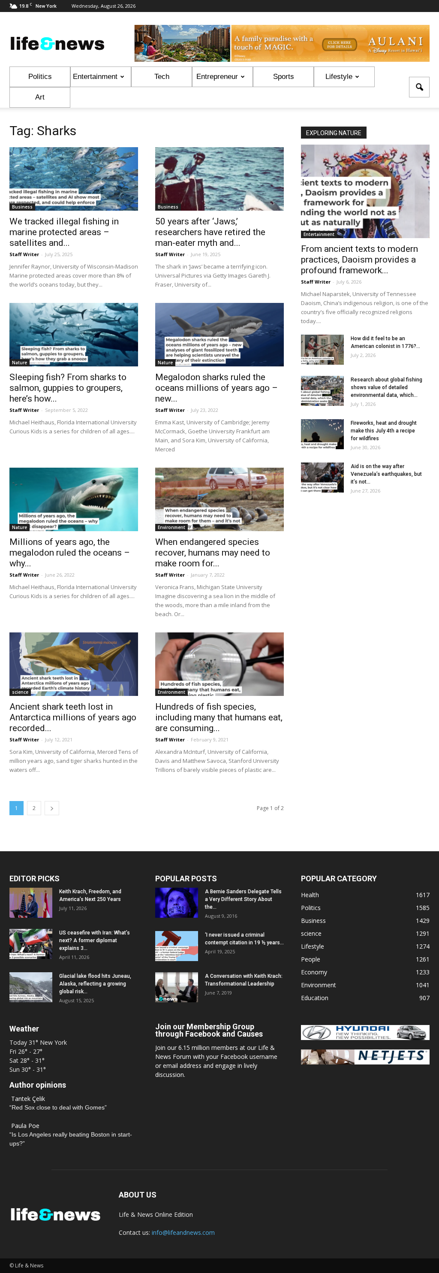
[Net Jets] (365, 1062)
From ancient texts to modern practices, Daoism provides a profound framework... (359, 259)
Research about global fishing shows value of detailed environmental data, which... (386, 387)
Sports (283, 77)
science (20, 692)
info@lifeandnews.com (183, 1232)
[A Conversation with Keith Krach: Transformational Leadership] (176, 987)
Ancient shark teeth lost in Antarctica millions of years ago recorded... (72, 717)
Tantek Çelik (28, 1099)
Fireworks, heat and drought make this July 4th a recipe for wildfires (384, 430)
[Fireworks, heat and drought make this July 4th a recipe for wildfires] (322, 434)
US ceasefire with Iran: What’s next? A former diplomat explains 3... (94, 940)
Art (40, 97)
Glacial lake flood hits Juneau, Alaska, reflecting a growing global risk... (95, 984)
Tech (161, 77)
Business (22, 207)
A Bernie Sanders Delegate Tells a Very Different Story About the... (243, 899)
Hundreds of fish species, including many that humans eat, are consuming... (219, 717)
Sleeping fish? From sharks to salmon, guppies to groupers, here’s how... (67, 388)
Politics (40, 77)
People (310, 959)
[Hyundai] (365, 1038)
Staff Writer (24, 254)
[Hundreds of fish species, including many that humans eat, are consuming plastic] (219, 664)
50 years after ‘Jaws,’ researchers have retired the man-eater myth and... (210, 232)
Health (310, 895)
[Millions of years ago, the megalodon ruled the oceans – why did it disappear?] (73, 499)
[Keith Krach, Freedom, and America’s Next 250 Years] (30, 903)
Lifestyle (338, 77)
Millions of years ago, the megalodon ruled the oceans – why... (69, 552)
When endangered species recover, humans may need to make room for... (212, 552)
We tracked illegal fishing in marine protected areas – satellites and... (64, 232)
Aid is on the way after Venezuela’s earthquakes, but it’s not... (386, 474)
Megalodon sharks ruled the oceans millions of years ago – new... (216, 388)
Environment (171, 527)
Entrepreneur (217, 77)
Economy (314, 972)
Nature (19, 363)
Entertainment (95, 77)
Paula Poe (25, 1126)
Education (314, 998)
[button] (419, 87)
